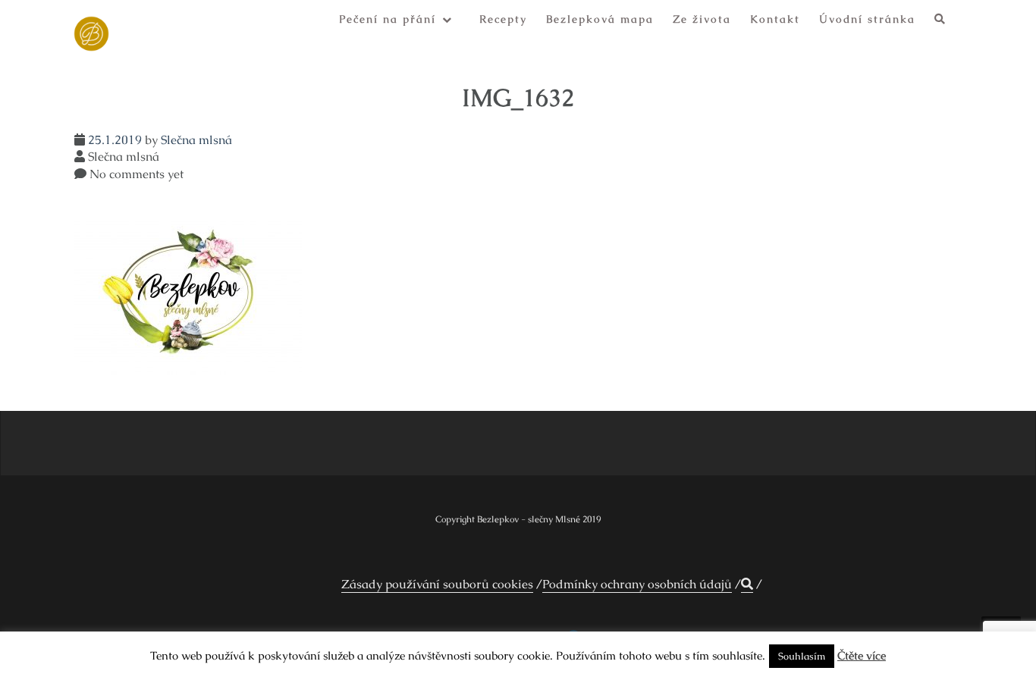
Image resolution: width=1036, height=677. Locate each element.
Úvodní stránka (867, 19)
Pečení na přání (387, 19)
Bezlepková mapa (600, 19)
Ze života (702, 19)
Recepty (503, 19)
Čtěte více (861, 655)
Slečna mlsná (196, 140)
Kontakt (775, 19)
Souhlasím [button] (801, 656)
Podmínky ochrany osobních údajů (637, 584)
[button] (940, 21)
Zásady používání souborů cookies (437, 584)
